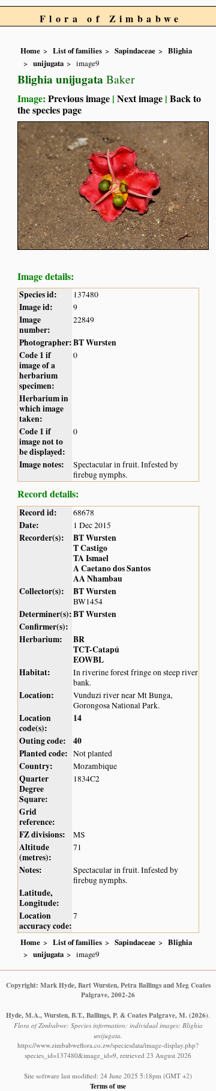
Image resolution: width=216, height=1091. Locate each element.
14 (77, 718)
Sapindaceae (135, 50)
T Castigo (90, 548)
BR (79, 639)
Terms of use (108, 1086)
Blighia (180, 50)
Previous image (79, 98)
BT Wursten (94, 342)
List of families (77, 50)
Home (30, 50)
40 (77, 741)
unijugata (48, 63)
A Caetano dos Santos (112, 568)
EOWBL (88, 660)
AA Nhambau (97, 579)
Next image (140, 98)
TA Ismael (91, 558)
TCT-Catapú (96, 649)
